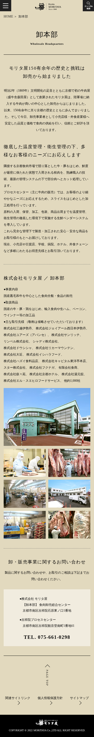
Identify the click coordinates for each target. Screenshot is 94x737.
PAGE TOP (47, 678)
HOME (8, 16)
